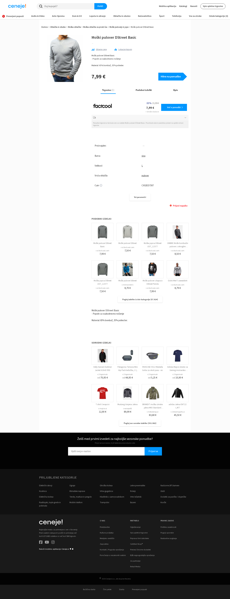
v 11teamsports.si (178, 412)
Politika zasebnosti (168, 527)
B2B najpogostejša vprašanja (142, 555)
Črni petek (107, 589)
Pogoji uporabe (167, 532)
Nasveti (193, 6)
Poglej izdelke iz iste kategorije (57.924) (140, 299)
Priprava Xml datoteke (139, 538)
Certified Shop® (136, 544)
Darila (121, 589)
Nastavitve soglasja (169, 538)
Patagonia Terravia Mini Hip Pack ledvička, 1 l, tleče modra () (128, 370)
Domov (44, 27)
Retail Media (135, 566)
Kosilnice (43, 491)
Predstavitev (105, 527)
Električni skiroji (45, 485)
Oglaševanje (135, 527)
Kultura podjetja (106, 532)
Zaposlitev (104, 544)
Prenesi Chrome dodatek (140, 549)
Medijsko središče (107, 538)
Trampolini (104, 502)
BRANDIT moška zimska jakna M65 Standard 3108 (152, 407)
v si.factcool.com (102, 250)
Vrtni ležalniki (135, 496)
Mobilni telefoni (75, 502)
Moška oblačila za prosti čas (95, 27)
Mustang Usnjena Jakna (128, 404)
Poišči (100, 6)
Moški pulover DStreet (127, 243)
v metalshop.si (152, 412)
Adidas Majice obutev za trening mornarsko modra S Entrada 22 (177, 370)
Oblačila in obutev (58, 27)
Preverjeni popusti (139, 589)
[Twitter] (47, 542)
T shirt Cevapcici (103, 404)
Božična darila (89, 589)
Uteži (163, 491)
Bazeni (133, 502)
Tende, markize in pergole (80, 496)
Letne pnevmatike (137, 485)
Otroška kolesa (106, 485)
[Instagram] (53, 542)
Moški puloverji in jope (119, 27)
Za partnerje (135, 561)
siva (143, 156)
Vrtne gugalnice (106, 491)
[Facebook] (40, 542)
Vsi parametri (140, 197)
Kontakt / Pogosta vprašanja (112, 549)
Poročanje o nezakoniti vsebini (113, 555)
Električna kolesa (46, 496)
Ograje (72, 485)
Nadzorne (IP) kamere (170, 485)
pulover (145, 175)
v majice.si (102, 408)
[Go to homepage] (17, 6)
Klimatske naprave (77, 491)
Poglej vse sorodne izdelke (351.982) (140, 423)
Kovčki (163, 502)
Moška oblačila (74, 27)
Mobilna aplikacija (167, 6)
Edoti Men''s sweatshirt (177, 280)
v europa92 (127, 408)
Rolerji (133, 491)
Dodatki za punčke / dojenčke (173, 496)
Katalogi (183, 6)
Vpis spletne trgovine (213, 6)
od (102, 377)
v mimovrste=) (127, 285)
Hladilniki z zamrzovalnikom (112, 496)
